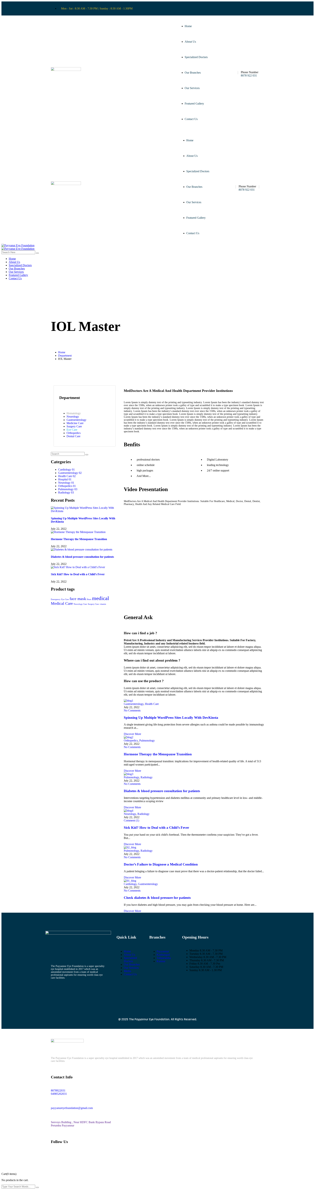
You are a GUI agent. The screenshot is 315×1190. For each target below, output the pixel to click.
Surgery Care (93, 604)
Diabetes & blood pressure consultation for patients (82, 556)
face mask (78, 599)
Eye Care (65, 599)
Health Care (152, 703)
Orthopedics (131, 740)
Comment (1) (131, 820)
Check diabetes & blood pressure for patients (157, 898)
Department (65, 355)
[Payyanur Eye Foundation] (17, 245)
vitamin (103, 604)
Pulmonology (147, 740)
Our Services (192, 88)
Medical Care (62, 603)
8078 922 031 (249, 75)
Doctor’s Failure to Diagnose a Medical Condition (161, 864)
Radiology (147, 777)
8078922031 (58, 1090)
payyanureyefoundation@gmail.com (72, 1108)
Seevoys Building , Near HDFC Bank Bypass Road (81, 1122)
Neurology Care (80, 604)
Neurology (130, 813)
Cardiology (130, 884)
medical (100, 598)
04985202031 (59, 1093)
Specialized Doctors (196, 57)
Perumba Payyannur (62, 1125)
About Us (190, 41)
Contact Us (191, 119)
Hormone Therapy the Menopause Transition (79, 539)
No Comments (132, 710)
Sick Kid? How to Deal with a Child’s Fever (78, 574)
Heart (89, 599)
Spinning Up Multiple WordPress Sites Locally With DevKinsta (171, 717)
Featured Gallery (194, 103)
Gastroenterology (133, 703)
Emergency (56, 599)
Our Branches (193, 72)
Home (188, 26)
